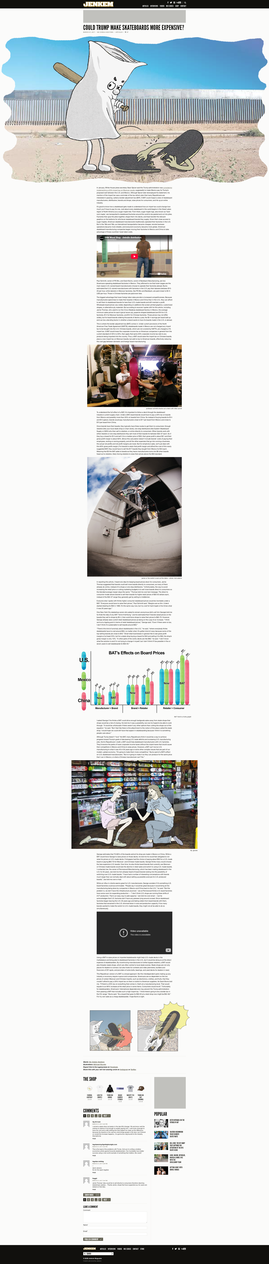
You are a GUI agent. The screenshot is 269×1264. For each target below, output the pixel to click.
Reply (94, 1138)
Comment (86, 1210)
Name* (85, 1225)
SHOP (177, 6)
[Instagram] (174, 2)
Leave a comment (90, 1207)
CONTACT (183, 6)
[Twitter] (171, 2)
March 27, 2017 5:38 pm (99, 1163)
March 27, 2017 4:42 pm (99, 1146)
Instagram (124, 1069)
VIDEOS (162, 6)
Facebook (114, 1067)
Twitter (133, 1069)
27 (126, 32)
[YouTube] (179, 2)
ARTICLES (145, 6)
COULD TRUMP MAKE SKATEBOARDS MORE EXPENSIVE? (133, 28)
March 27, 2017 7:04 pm (99, 1180)
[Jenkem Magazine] (98, 4)
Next (105, 1115)
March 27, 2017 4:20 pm (99, 1124)
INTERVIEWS (154, 6)
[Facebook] (168, 2)
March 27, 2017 (89, 32)
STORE (142, 1249)
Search (84, 1253)
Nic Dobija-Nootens (105, 32)
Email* (85, 1231)
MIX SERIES (170, 6)
